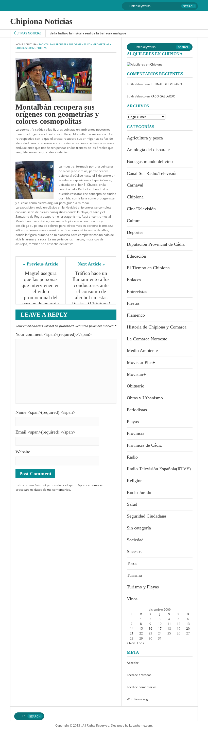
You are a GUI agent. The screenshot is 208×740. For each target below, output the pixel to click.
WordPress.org (137, 699)
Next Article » (91, 264)
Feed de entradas (139, 675)
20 (188, 628)
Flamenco (136, 315)
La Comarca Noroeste (147, 338)
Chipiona (135, 196)
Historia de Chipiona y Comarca (156, 327)
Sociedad (135, 539)
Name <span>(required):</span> (45, 412)
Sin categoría (139, 527)
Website (22, 451)
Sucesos (134, 551)
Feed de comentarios (142, 687)
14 (131, 628)
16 (150, 628)
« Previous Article (40, 264)
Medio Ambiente (142, 350)
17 (160, 628)
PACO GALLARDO (163, 96)
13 (188, 624)
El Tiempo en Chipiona (148, 267)
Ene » (141, 643)
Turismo (134, 575)
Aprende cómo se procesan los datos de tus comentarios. (59, 487)
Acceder (132, 663)
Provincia (135, 433)
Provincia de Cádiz (144, 445)
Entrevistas (137, 291)
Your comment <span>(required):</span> (53, 334)
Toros (132, 563)
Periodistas (137, 409)
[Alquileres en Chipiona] (145, 64)
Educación (136, 256)
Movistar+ (136, 374)
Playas (133, 421)
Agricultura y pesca (145, 137)
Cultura (31, 44)
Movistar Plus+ (141, 362)
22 (141, 633)
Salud (132, 504)
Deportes (135, 232)
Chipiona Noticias (41, 21)
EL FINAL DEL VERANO (166, 84)
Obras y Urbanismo (145, 397)
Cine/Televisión (141, 208)
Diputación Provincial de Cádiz (156, 244)
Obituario (135, 385)
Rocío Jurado (139, 492)
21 (131, 633)
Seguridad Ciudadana (146, 516)
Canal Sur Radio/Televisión (152, 173)
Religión (135, 480)
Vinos (132, 598)
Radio (132, 457)
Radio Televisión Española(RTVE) (159, 468)
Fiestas (133, 303)
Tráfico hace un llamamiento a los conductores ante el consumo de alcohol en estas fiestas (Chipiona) (91, 288)
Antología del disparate (148, 149)
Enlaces (134, 279)
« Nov (131, 643)
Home (19, 44)
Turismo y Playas (143, 586)
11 (169, 624)
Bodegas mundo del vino (150, 161)
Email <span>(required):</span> (45, 432)
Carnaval (135, 185)
